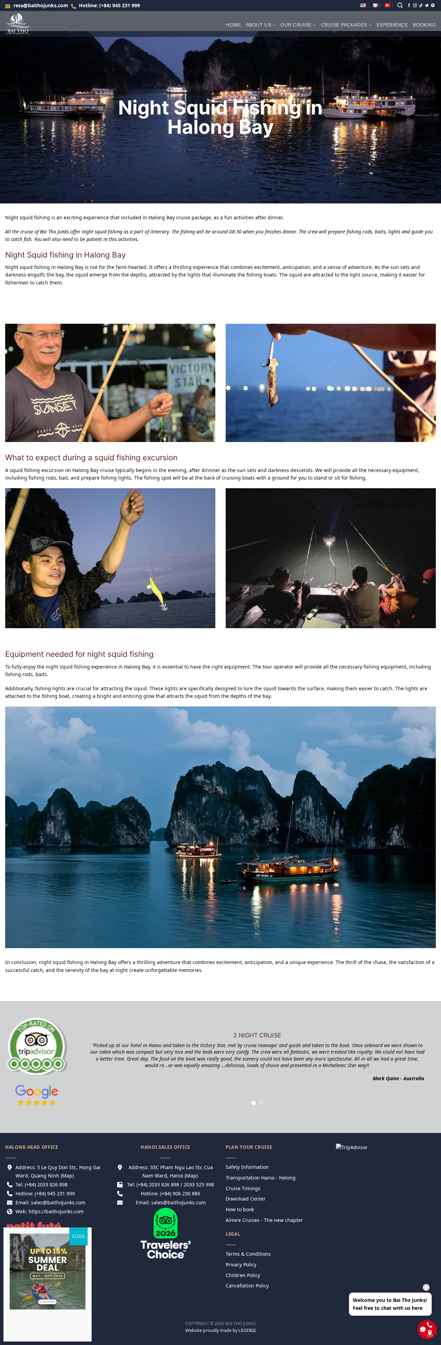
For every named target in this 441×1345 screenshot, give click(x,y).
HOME (233, 25)
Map (67, 1175)
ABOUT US (258, 25)
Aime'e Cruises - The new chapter (264, 1220)
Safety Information (247, 1167)
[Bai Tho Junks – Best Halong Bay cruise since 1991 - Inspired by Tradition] (22, 24)
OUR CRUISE (295, 25)
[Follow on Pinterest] (433, 5)
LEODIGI (247, 1330)
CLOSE (78, 1236)
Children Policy (243, 1275)
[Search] (400, 5)
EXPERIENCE (392, 25)
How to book (240, 1209)
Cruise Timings (243, 1188)
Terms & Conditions (248, 1254)
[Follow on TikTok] (421, 5)
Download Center (246, 1198)
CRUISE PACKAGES (344, 25)
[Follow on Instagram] (415, 5)
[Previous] (75, 1059)
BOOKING (424, 25)
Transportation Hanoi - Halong (261, 1177)
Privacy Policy (242, 1264)
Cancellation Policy (247, 1285)
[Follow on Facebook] (409, 5)
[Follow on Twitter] (427, 5)
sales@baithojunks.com (178, 1202)
